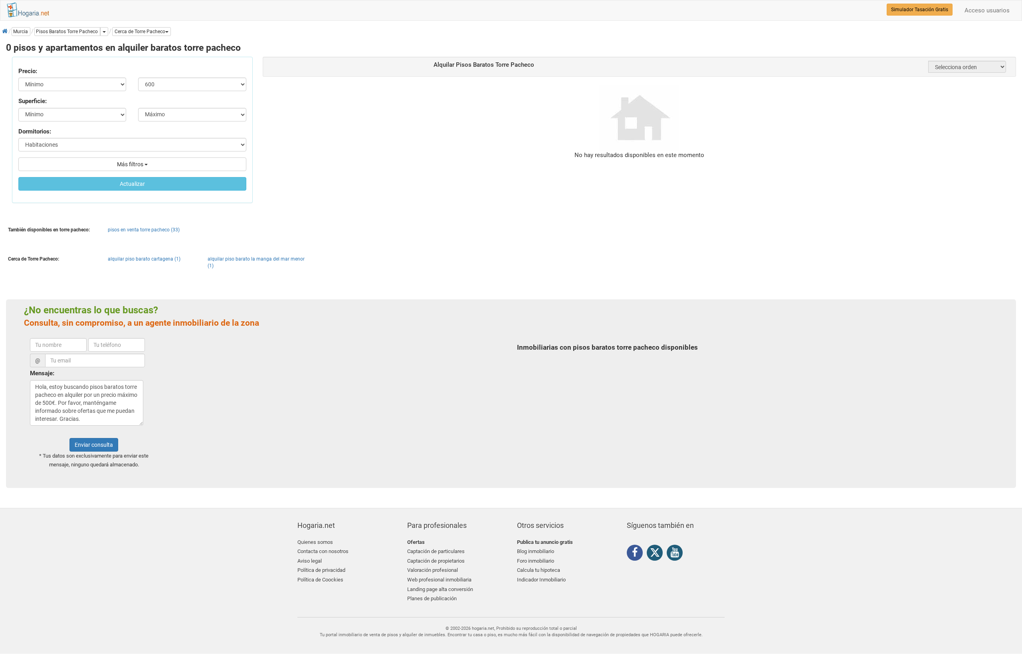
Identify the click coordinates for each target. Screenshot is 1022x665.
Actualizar (132, 184)
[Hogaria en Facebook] (637, 553)
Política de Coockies (320, 580)
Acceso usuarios (987, 10)
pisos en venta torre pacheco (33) (144, 230)
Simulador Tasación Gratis (919, 9)
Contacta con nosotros (323, 551)
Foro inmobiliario (535, 561)
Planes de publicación (432, 598)
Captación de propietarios (436, 561)
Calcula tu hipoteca (538, 570)
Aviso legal (309, 561)
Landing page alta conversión (440, 589)
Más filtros (131, 164)
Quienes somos (315, 542)
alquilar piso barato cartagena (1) (144, 259)
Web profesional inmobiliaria (439, 580)
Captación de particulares (436, 551)
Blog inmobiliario (535, 551)
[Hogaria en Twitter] (657, 554)
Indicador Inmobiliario (541, 580)
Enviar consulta (94, 445)
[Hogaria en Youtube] (677, 553)
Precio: (27, 71)
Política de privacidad (321, 570)
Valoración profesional (432, 570)
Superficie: (32, 101)
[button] (141, 31)
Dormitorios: (34, 131)
